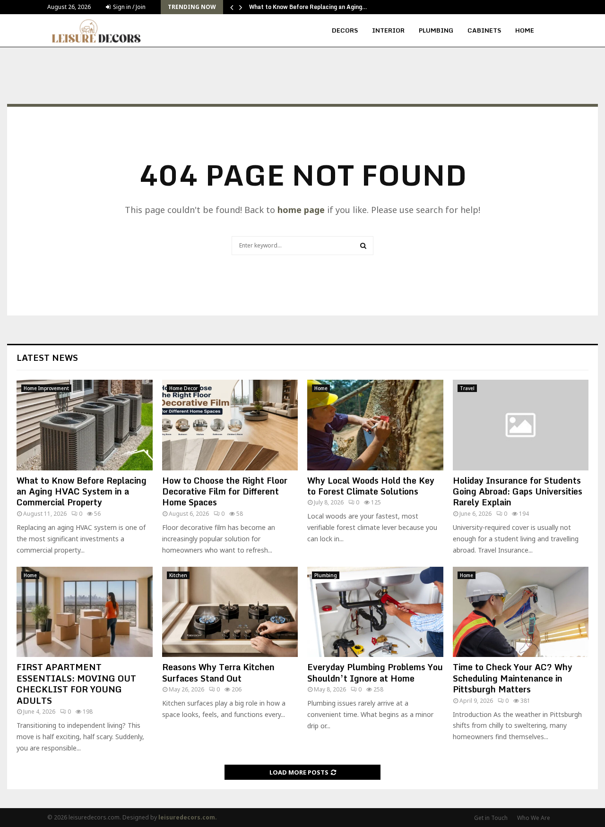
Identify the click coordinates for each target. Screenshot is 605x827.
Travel (467, 388)
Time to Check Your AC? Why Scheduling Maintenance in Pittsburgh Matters (512, 678)
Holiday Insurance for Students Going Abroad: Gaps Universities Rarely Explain (517, 491)
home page (301, 209)
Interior (388, 30)
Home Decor (183, 388)
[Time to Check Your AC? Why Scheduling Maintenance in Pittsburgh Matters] (521, 612)
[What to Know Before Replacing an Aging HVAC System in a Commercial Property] (85, 425)
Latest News (47, 357)
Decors (345, 30)
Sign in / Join (129, 7)
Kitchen (178, 575)
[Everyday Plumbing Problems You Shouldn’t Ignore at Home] (375, 612)
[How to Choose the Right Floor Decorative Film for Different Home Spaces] (230, 425)
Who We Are (533, 818)
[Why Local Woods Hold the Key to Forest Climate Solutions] (375, 425)
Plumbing (436, 30)
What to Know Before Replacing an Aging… (308, 6)
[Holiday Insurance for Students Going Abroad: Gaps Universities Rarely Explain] (521, 425)
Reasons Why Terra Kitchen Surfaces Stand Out (218, 672)
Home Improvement (46, 388)
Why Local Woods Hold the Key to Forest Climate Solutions (370, 485)
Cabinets (484, 30)
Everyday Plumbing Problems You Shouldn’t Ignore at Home (375, 672)
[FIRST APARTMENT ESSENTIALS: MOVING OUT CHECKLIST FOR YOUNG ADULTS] (85, 612)
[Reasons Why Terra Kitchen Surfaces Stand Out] (230, 612)
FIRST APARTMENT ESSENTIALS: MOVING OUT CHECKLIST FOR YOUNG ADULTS (76, 683)
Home (524, 30)
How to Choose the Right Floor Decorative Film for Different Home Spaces (224, 491)
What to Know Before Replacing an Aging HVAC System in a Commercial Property (82, 491)
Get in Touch (491, 818)
